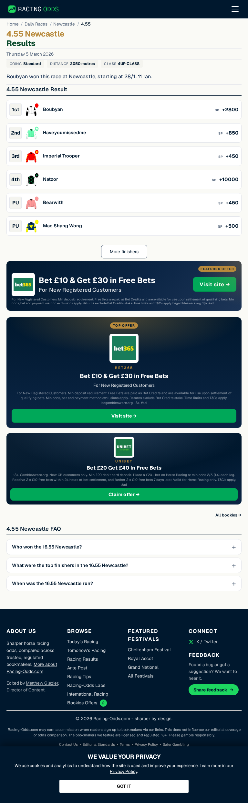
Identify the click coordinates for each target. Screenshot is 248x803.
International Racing (87, 694)
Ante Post (77, 668)
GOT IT (124, 786)
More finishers (124, 252)
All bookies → (228, 515)
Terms (125, 744)
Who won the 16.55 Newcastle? (47, 547)
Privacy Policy (146, 744)
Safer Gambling (176, 744)
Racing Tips (79, 676)
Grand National (143, 667)
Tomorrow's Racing (86, 650)
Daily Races (36, 24)
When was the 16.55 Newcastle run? (52, 583)
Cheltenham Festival (149, 650)
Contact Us (68, 744)
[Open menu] (235, 9)
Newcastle (64, 24)
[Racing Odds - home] (33, 9)
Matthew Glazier (42, 683)
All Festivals (140, 676)
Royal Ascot (140, 658)
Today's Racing (82, 642)
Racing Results (82, 659)
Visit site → (218, 284)
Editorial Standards (99, 744)
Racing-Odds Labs (86, 685)
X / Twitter (207, 642)
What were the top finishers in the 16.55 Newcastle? (70, 565)
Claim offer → (134, 494)
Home (12, 24)
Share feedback (210, 690)
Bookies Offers (82, 703)
